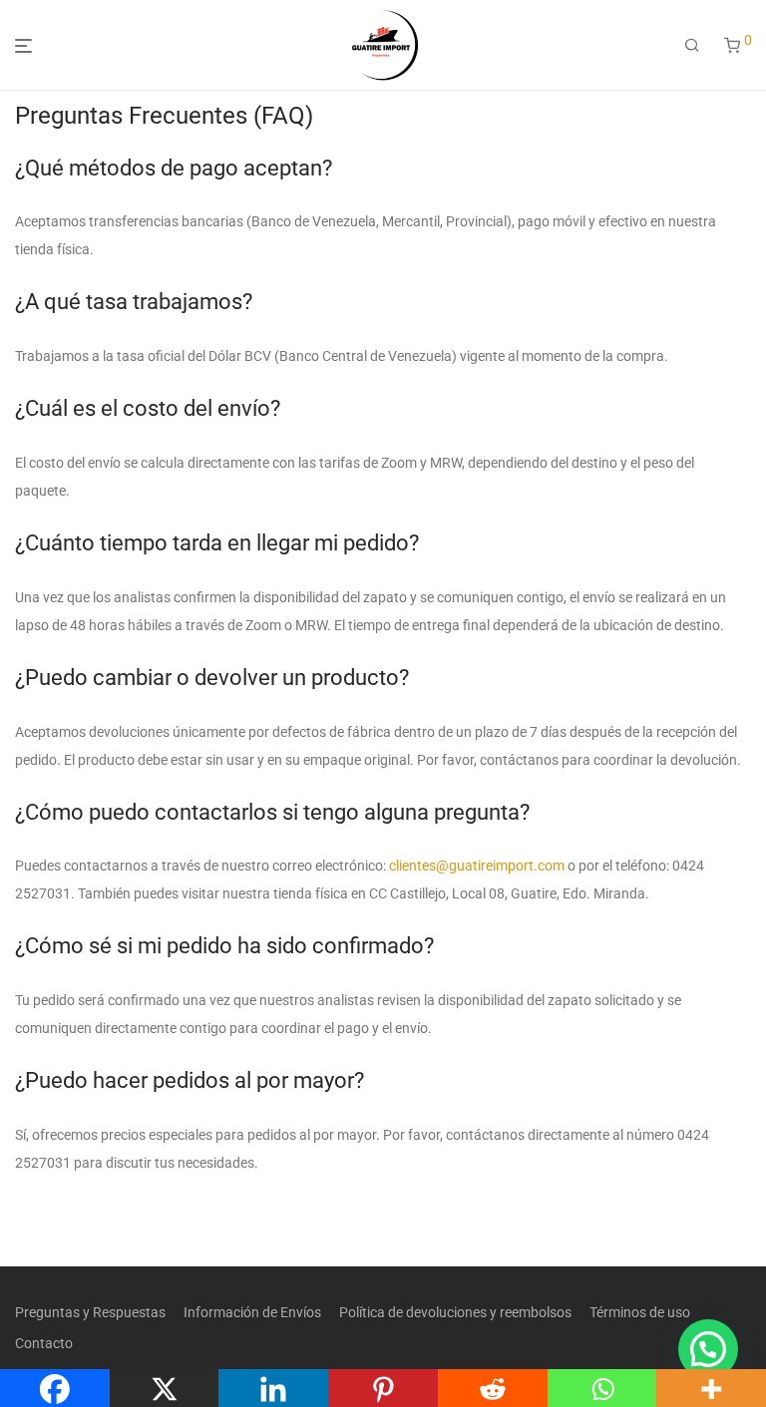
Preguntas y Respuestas (90, 1312)
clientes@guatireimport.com (477, 866)
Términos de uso (639, 1312)
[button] (708, 1349)
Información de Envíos (252, 1312)
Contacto (44, 1343)
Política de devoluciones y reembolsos (455, 1312)
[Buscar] (692, 46)
